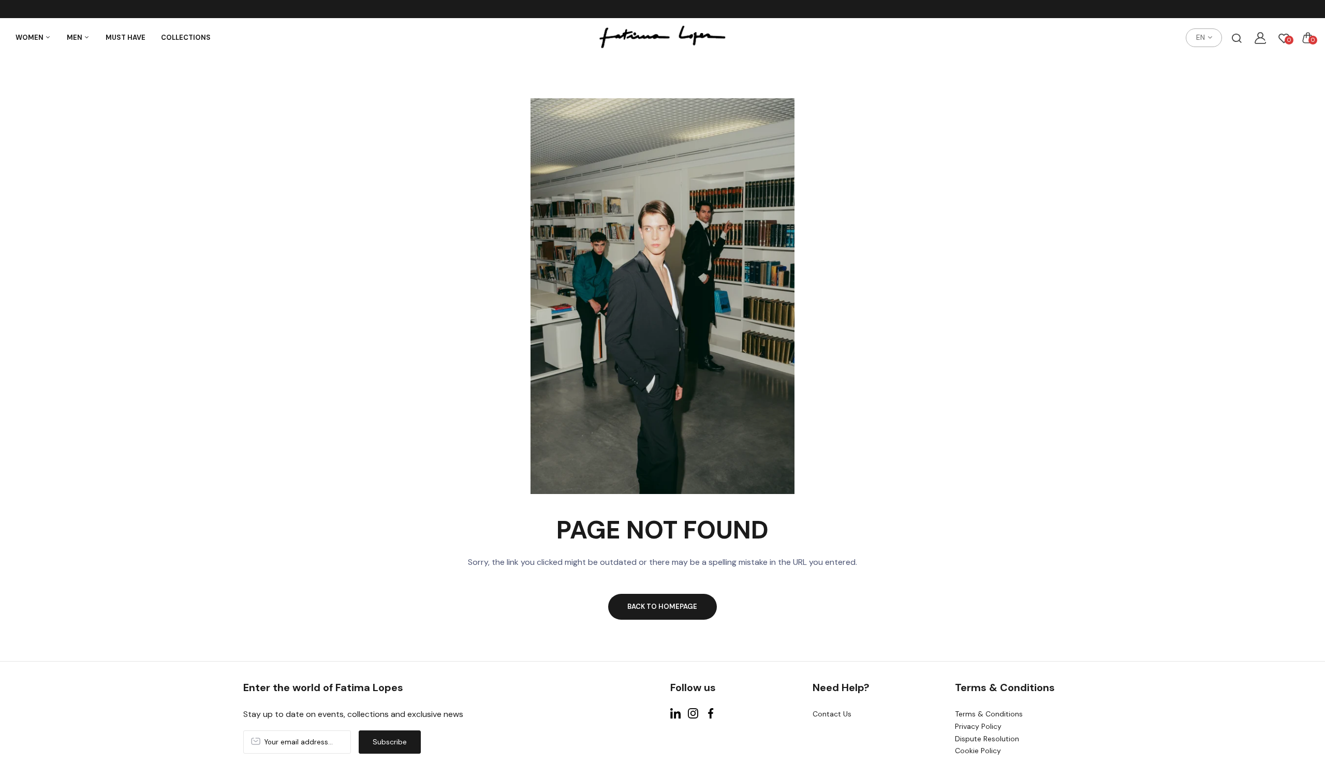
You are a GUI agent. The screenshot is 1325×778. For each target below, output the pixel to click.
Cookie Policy (978, 750)
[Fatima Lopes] (662, 38)
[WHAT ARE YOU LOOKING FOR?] (1236, 37)
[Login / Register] (1260, 37)
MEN (75, 37)
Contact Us (832, 714)
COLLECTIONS (186, 37)
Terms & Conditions (989, 714)
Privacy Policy (978, 726)
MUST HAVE (125, 37)
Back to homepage (662, 606)
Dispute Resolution (987, 738)
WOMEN (30, 37)
